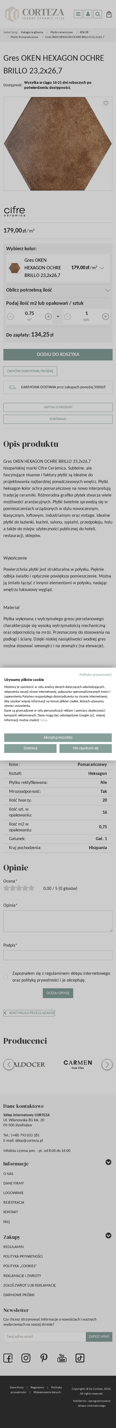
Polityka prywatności (95, 674)
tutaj (43, 720)
